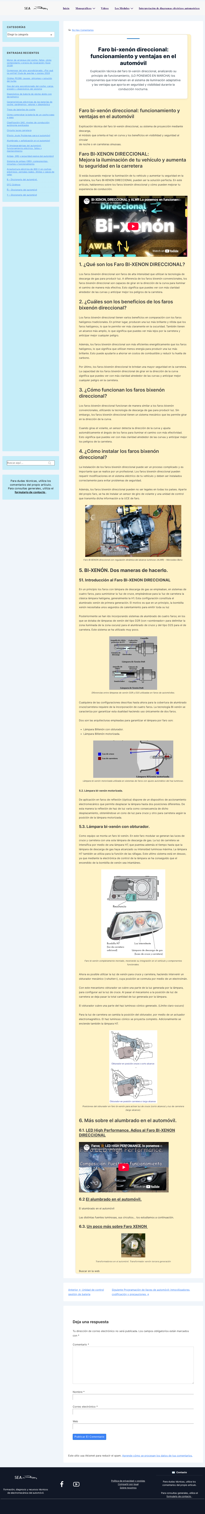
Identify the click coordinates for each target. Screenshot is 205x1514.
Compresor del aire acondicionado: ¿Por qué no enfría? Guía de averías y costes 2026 (30, 71)
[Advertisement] (31, 329)
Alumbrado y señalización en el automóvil (28, 140)
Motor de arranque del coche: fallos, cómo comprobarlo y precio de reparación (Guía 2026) (29, 63)
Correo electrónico (84, 1406)
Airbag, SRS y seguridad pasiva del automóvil (30, 156)
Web (75, 1421)
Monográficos (83, 8)
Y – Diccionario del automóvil (22, 195)
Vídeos (105, 8)
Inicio (66, 8)
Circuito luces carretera (19, 130)
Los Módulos (122, 8)
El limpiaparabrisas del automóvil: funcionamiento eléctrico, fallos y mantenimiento (24, 148)
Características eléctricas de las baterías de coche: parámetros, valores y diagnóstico (30, 103)
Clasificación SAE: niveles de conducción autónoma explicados (28, 123)
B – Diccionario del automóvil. (22, 179)
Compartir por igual (128, 1484)
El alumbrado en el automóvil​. (114, 1199)
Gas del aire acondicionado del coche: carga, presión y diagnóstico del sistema (30, 87)
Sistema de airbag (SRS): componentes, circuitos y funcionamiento (27, 162)
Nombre (77, 1391)
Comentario (81, 1344)
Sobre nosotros (128, 1487)
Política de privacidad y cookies (128, 1480)
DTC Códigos (13, 184)
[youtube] (76, 1484)
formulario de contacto (30, 492)
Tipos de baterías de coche (21, 109)
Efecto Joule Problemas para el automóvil (28, 135)
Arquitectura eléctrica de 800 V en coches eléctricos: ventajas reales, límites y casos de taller (30, 172)
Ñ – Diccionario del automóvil (22, 189)
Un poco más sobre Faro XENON (117, 1226)
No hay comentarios (83, 30)
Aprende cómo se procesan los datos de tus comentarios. (157, 1455)
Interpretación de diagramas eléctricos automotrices (169, 8)
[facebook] (61, 1484)
